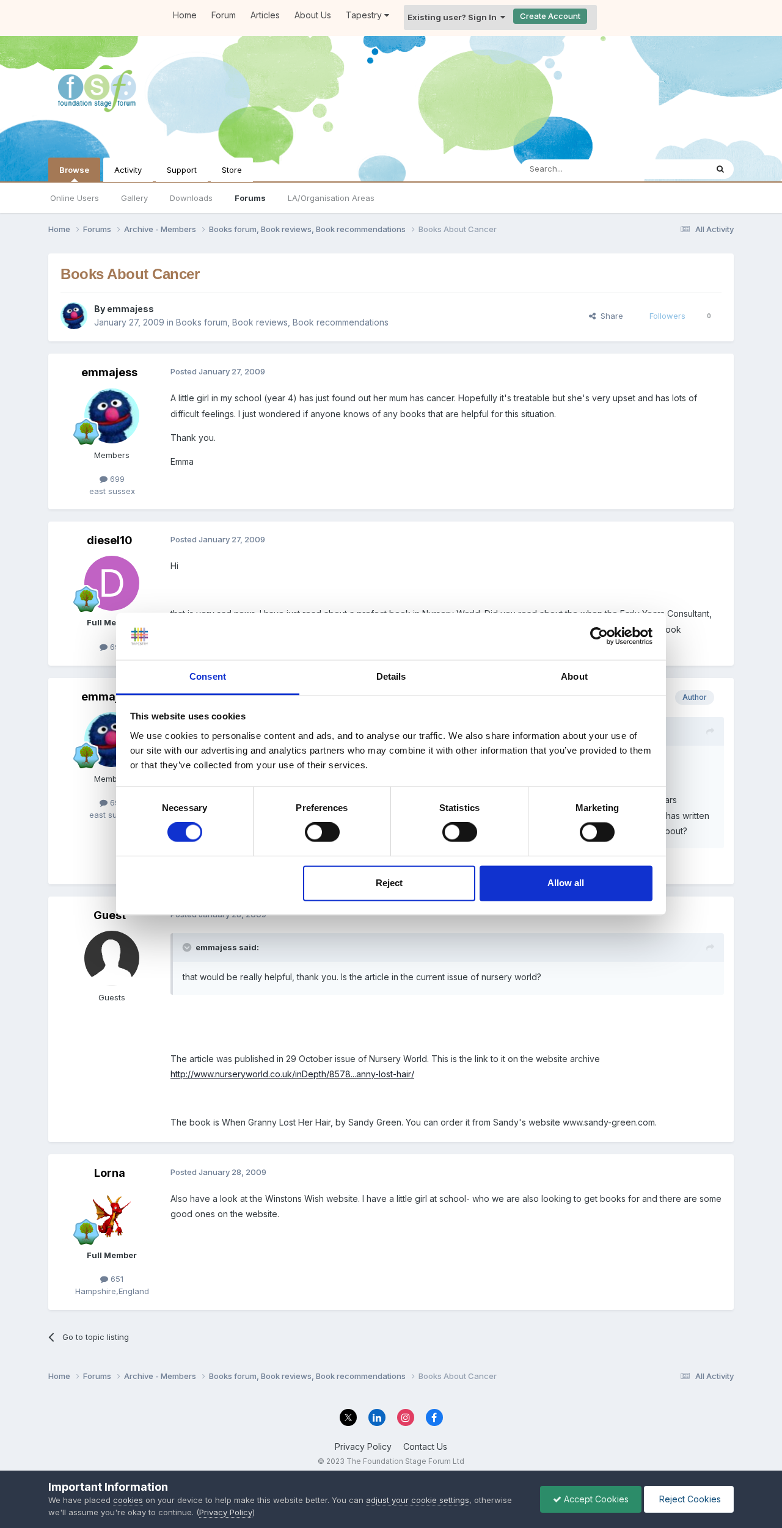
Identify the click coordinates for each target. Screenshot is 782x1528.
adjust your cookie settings (417, 1500)
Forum (223, 15)
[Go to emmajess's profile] (73, 315)
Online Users (74, 198)
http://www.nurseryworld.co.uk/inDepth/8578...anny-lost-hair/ (292, 1074)
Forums (250, 198)
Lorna (109, 1172)
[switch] (322, 832)
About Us (312, 15)
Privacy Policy (363, 1446)
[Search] (720, 169)
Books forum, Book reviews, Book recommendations (282, 322)
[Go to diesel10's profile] (111, 583)
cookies (128, 1500)
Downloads (191, 198)
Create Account (550, 16)
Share (609, 316)
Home (185, 15)
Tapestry (365, 15)
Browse (74, 170)
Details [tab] (391, 676)
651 (115, 1279)
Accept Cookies (595, 1499)
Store (232, 170)
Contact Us (425, 1446)
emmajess (130, 309)
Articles (265, 15)
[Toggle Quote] (188, 947)
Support (182, 170)
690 (116, 647)
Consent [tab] (207, 676)
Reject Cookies (689, 1499)
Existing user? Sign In (453, 17)
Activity (128, 170)
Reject (389, 883)
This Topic (671, 168)
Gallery (134, 198)
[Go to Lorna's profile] (111, 1215)
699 (116, 479)
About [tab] (574, 676)
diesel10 (110, 540)
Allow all (565, 883)
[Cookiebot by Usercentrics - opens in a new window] (599, 636)
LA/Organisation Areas (331, 198)
